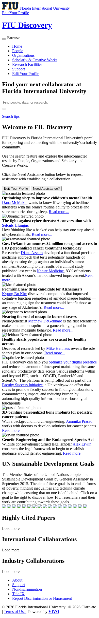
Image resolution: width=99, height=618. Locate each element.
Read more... (59, 211)
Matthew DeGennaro (45, 321)
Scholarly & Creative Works (34, 60)
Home (17, 46)
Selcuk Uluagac (15, 225)
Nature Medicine (50, 271)
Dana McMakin (14, 202)
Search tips (11, 116)
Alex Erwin (82, 444)
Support (18, 69)
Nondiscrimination (27, 589)
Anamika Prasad (79, 421)
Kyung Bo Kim (14, 294)
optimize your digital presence (73, 362)
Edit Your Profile (25, 73)
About (17, 580)
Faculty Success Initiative (22, 385)
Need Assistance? (46, 188)
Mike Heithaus (58, 348)
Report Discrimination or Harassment (42, 598)
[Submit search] (4, 108)
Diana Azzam (32, 252)
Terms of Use (15, 611)
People (17, 51)
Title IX (18, 594)
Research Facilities (27, 64)
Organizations (23, 55)
